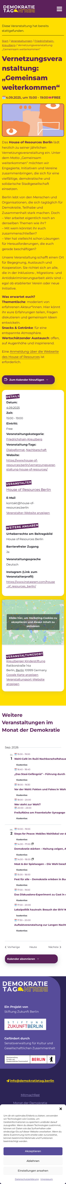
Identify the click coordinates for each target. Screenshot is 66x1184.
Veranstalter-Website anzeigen (28, 513)
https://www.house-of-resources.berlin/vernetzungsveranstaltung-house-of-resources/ (30, 465)
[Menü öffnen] (59, 9)
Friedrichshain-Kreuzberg (24, 439)
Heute (33, 947)
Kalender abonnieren (21, 959)
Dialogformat (15, 450)
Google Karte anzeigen (22, 675)
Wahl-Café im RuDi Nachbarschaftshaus (40, 758)
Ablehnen (33, 1161)
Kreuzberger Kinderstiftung (25, 661)
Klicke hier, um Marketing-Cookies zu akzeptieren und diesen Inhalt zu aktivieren (33, 622)
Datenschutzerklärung (27, 1179)
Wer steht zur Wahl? (27, 804)
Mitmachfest (30, 1095)
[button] (60, 1109)
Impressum (46, 1179)
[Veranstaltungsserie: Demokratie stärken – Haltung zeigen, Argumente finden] (32, 844)
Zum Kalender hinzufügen (26, 379)
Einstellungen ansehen (33, 1170)
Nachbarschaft (36, 450)
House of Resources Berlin (28, 489)
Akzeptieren (33, 1151)
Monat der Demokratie (30, 1103)
